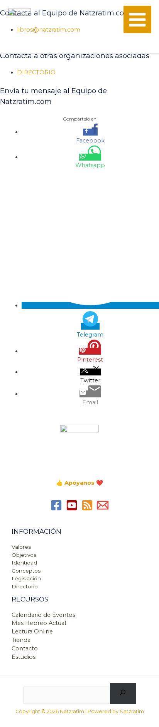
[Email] (102, 505)
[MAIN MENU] (137, 20)
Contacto (25, 648)
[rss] (87, 505)
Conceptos (26, 571)
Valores (21, 547)
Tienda (21, 640)
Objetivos (24, 555)
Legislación (26, 578)
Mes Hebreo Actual (39, 623)
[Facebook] (56, 505)
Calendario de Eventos (43, 614)
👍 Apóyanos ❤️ (79, 482)
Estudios (24, 656)
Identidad (24, 562)
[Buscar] (123, 693)
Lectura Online (32, 631)
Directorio (25, 586)
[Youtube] (72, 505)
